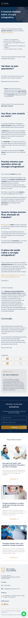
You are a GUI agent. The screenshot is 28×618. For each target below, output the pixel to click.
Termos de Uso (18, 614)
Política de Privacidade (7, 614)
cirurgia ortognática (7, 32)
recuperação (6, 224)
